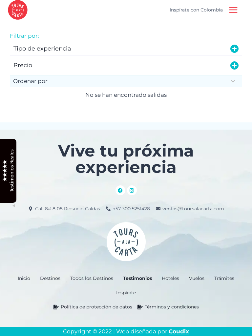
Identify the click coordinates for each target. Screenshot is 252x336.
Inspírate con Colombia (196, 10)
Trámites (224, 278)
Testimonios (137, 278)
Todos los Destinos (91, 278)
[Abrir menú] (234, 9)
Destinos (50, 278)
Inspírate (126, 293)
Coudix (179, 331)
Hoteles (170, 278)
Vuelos (196, 278)
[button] (126, 48)
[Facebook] (120, 190)
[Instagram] (132, 190)
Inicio (24, 278)
